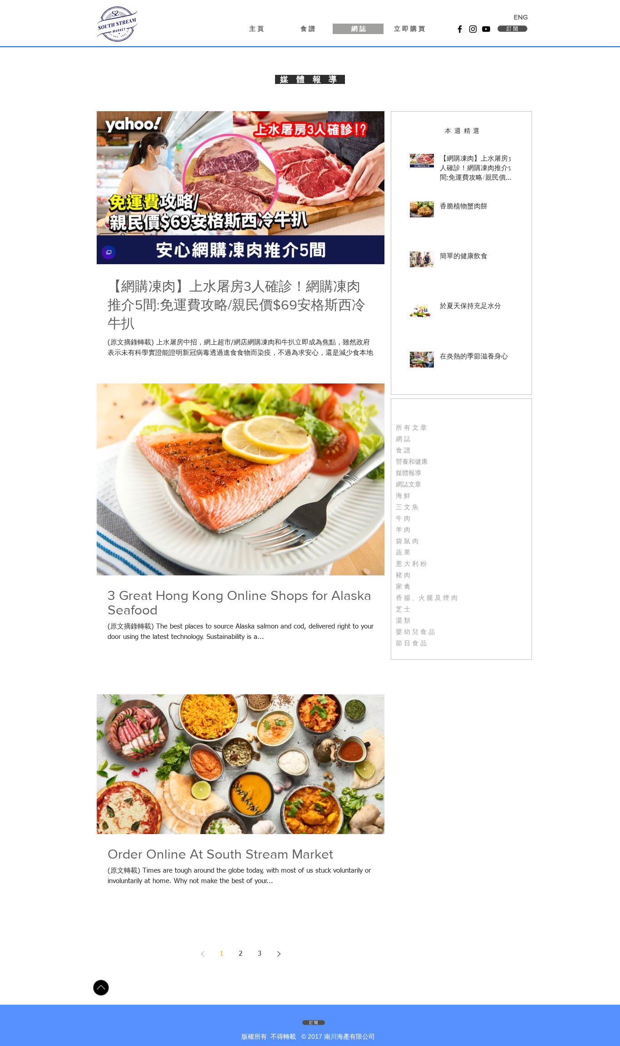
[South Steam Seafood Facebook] (460, 29)
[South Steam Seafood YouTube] (486, 29)
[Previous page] (202, 954)
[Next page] (279, 954)
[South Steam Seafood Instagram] (473, 29)
